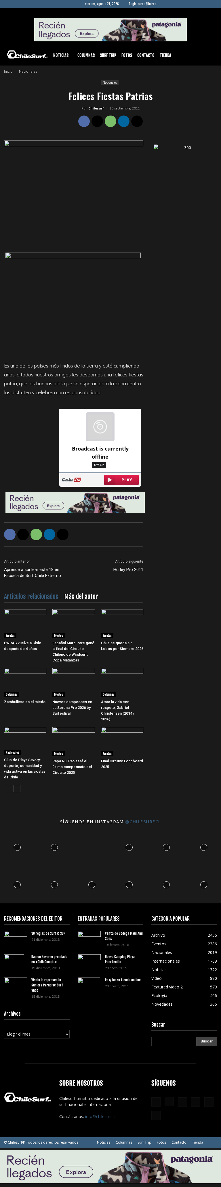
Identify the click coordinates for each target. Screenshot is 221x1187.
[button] (210, 55)
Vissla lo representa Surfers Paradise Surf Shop (47, 985)
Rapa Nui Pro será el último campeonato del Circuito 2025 (72, 767)
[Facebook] (165, 4)
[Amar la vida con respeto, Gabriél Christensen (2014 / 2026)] (122, 682)
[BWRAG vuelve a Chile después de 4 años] (25, 623)
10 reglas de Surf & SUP (48, 933)
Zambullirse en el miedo (24, 702)
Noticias (60, 55)
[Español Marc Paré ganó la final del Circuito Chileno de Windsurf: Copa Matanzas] (73, 623)
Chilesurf (96, 108)
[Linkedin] (184, 4)
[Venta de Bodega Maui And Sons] (89, 938)
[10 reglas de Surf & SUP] (15, 938)
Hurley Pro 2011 (128, 569)
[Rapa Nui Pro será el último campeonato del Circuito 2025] (73, 741)
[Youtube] (212, 4)
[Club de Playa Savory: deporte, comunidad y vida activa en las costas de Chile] (25, 741)
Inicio (8, 71)
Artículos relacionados (31, 596)
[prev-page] (7, 788)
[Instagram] (174, 4)
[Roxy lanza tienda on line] (89, 988)
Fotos (126, 55)
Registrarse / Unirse (142, 4)
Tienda (165, 55)
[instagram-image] (17, 846)
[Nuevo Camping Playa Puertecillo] (89, 960)
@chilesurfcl (143, 821)
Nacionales (110, 82)
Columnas (86, 55)
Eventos (10, 635)
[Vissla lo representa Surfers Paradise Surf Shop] (15, 984)
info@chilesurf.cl (100, 1116)
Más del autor (81, 596)
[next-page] (16, 788)
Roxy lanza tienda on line (123, 980)
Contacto (146, 55)
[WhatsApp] (110, 121)
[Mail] (193, 4)
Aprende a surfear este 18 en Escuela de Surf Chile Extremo (32, 572)
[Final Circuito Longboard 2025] (122, 741)
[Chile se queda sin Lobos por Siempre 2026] (122, 623)
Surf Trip (108, 55)
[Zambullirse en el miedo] (25, 682)
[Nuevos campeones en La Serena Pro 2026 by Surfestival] (73, 682)
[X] (203, 4)
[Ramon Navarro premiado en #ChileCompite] (15, 964)
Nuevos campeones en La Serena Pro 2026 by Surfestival (72, 707)
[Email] (137, 121)
